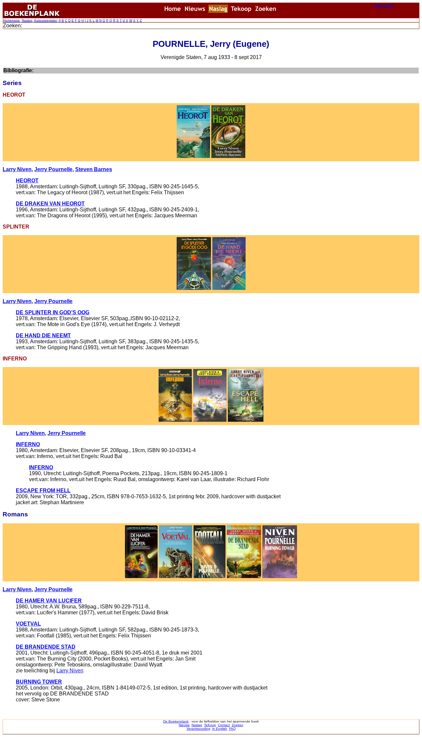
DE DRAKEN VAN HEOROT (50, 203)
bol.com (384, 5)
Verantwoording (198, 728)
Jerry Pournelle (53, 169)
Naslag (27, 20)
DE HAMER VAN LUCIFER (49, 600)
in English (219, 728)
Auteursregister (45, 20)
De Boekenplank (176, 721)
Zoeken (237, 725)
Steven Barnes (93, 169)
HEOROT (27, 180)
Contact (224, 725)
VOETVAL (28, 624)
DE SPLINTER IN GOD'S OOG (52, 312)
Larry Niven (17, 169)
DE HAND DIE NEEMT (43, 335)
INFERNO (28, 444)
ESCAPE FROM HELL (43, 490)
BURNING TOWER (39, 682)
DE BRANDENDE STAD (45, 647)
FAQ (232, 728)
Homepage (11, 20)
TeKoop (210, 725)
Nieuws (184, 725)
